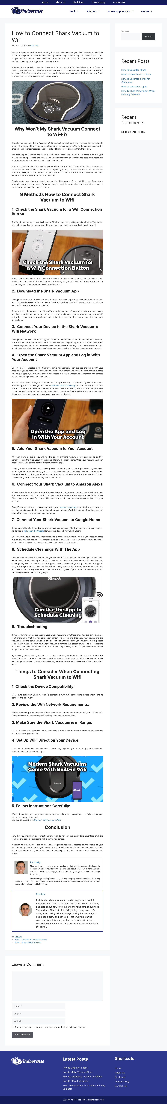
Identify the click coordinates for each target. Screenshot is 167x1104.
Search (125, 31)
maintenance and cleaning (62, 385)
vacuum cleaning (67, 507)
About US (60, 2)
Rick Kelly (40, 894)
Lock (73, 11)
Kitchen (91, 11)
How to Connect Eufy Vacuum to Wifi (31, 939)
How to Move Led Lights (134, 86)
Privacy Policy (98, 2)
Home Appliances (119, 11)
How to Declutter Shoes (133, 70)
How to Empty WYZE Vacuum (28, 942)
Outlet (145, 11)
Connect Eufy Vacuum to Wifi (47, 820)
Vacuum (18, 937)
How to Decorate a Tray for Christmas (82, 1076)
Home (45, 2)
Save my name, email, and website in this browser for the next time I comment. (51, 1027)
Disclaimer (78, 2)
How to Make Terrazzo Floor (136, 74)
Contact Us (119, 2)
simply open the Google (33, 531)
